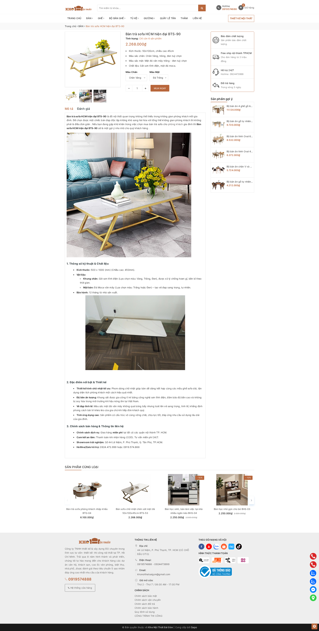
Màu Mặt (155, 72)
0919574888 (229, 9)
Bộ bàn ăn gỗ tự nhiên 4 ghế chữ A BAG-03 (251, 181)
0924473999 (237, 74)
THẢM (184, 18)
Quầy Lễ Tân (168, 18)
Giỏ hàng (249, 7)
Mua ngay (160, 88)
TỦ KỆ (134, 18)
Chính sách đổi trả (145, 603)
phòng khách (175, 124)
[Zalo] (313, 573)
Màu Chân (132, 72)
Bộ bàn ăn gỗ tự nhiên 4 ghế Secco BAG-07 (251, 121)
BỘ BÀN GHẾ (116, 18)
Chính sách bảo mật (146, 595)
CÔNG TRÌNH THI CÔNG (148, 615)
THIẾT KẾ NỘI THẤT (241, 18)
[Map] (313, 597)
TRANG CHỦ (74, 18)
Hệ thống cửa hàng (81, 587)
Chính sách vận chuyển (148, 599)
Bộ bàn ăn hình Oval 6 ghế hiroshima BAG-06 (252, 136)
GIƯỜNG (149, 18)
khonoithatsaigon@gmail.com (153, 574)
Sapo (194, 627)
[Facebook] (313, 589)
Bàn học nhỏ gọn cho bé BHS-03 (232, 509)
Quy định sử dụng (145, 611)
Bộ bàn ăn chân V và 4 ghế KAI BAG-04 (248, 166)
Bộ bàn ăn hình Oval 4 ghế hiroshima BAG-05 (252, 151)
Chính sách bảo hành (146, 607)
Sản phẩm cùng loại (81, 467)
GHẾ (100, 18)
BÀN (89, 18)
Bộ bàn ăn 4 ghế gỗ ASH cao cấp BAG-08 (250, 106)
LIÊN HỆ (197, 18)
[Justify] (202, 8)
